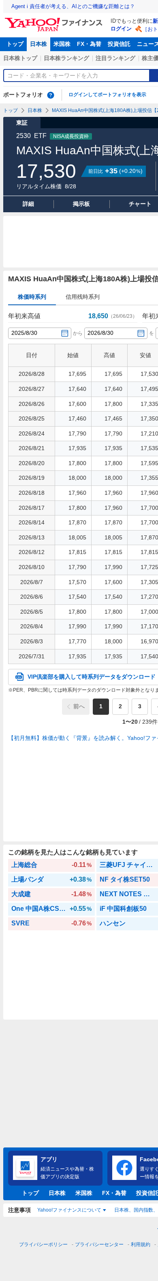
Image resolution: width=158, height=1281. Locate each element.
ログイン (121, 29)
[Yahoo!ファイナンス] (55, 20)
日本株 (38, 44)
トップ (14, 44)
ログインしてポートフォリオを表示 (107, 94)
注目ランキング (115, 58)
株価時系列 (32, 296)
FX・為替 (89, 44)
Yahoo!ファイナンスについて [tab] (69, 1210)
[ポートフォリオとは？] (50, 95)
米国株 (61, 44)
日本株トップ (20, 58)
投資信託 (119, 44)
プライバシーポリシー (43, 1244)
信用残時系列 (83, 296)
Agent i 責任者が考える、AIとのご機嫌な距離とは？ (73, 6)
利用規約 (140, 1244)
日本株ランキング (66, 58)
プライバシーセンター (99, 1244)
